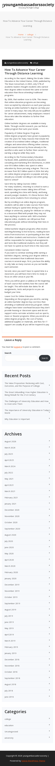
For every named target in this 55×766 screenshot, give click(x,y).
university (9, 738)
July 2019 (9, 616)
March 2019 (10, 640)
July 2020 (9, 541)
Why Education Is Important (17, 419)
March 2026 (10, 447)
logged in (18, 347)
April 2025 (9, 460)
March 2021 (10, 491)
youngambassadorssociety (28, 5)
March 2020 (10, 566)
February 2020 (11, 572)
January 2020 (10, 578)
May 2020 (9, 553)
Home (21, 34)
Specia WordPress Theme (33, 760)
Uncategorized (11, 731)
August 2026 (10, 441)
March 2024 (10, 466)
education (9, 725)
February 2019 (11, 647)
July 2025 (9, 454)
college (30, 34)
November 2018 (12, 665)
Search (8, 353)
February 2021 (11, 497)
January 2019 (10, 653)
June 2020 (9, 547)
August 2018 (10, 684)
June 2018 (9, 696)
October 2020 (11, 522)
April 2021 (9, 485)
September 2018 (12, 678)
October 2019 (11, 597)
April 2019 (9, 634)
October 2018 (11, 672)
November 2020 (12, 516)
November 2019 (12, 591)
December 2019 (12, 584)
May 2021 (9, 478)
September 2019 (12, 603)
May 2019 (9, 628)
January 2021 (10, 503)
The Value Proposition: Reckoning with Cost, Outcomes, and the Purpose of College (24, 384)
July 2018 (9, 690)
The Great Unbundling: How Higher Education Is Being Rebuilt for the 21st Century (26, 393)
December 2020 (12, 510)
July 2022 (9, 472)
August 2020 (10, 535)
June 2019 (9, 622)
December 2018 (12, 659)
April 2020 (9, 559)
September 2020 (12, 528)
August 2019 (10, 609)
